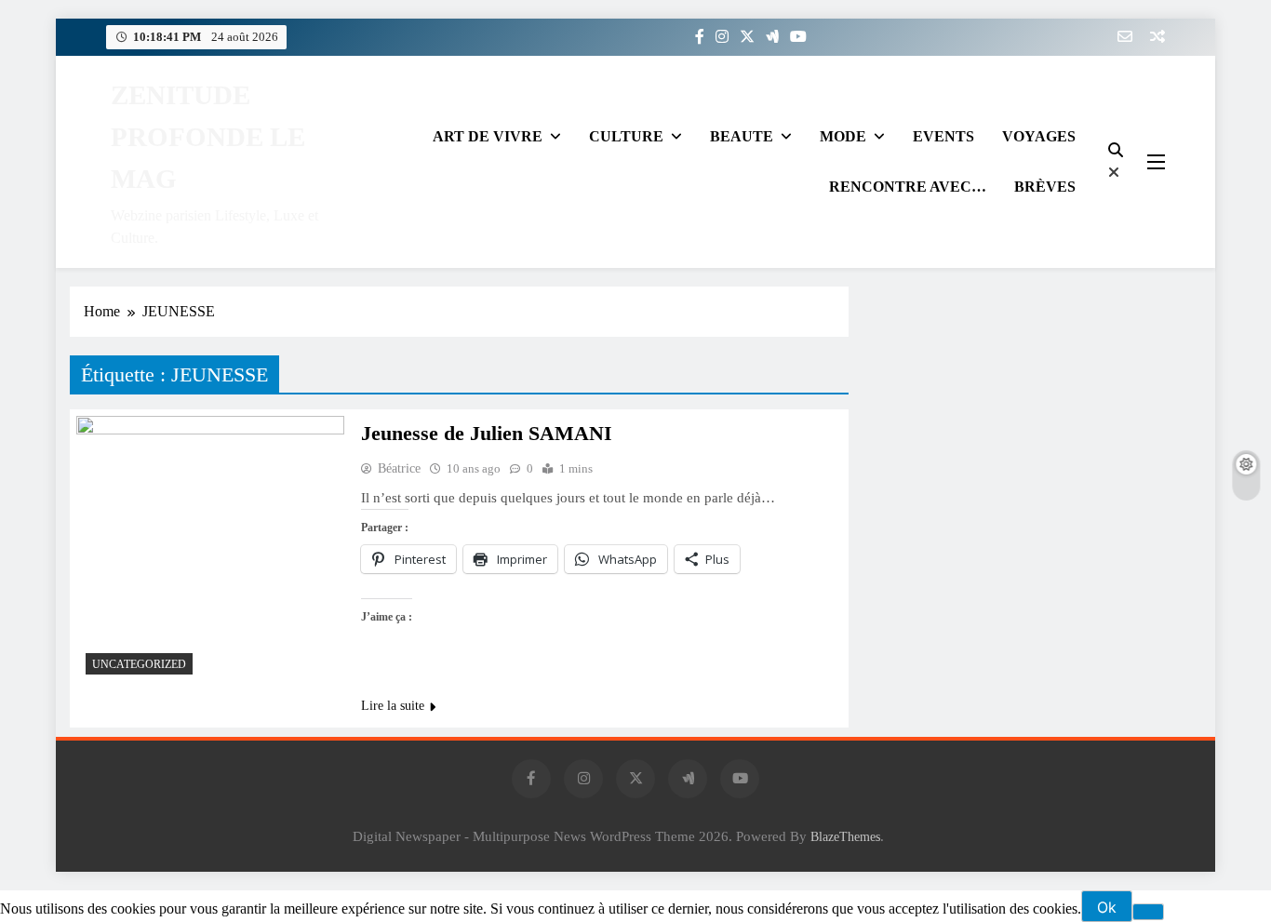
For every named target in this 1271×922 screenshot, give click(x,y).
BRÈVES (1045, 186)
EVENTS (943, 136)
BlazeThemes (845, 836)
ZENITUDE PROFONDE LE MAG (208, 137)
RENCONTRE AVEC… (907, 186)
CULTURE (626, 136)
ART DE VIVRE (487, 136)
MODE (843, 136)
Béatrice (399, 468)
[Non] (1148, 911)
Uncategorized (139, 664)
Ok (1107, 907)
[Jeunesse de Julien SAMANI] (210, 550)
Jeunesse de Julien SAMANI (486, 433)
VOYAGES (1039, 136)
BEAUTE (741, 136)
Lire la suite (392, 706)
